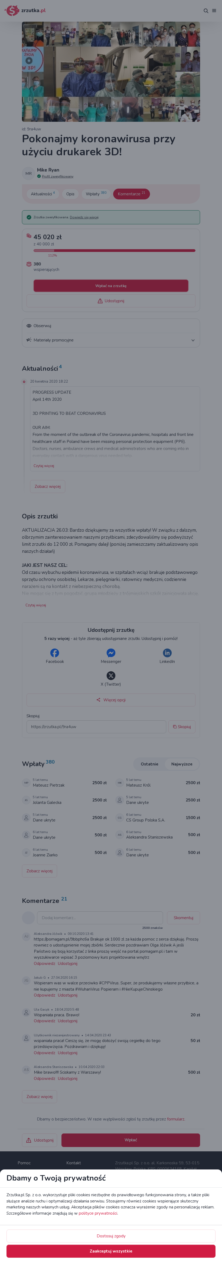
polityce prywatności (98, 1213)
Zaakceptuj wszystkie (111, 1251)
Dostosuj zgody (111, 1236)
